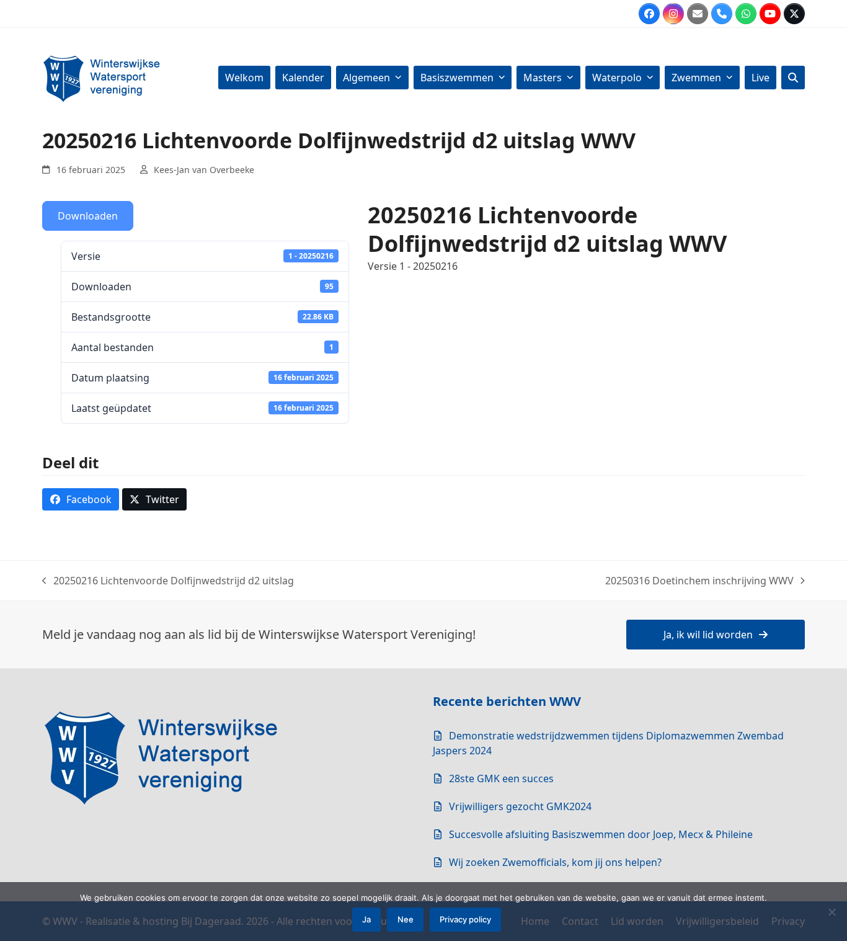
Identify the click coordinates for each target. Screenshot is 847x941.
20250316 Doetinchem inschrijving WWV (699, 581)
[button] (793, 77)
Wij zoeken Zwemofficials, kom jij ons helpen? (555, 862)
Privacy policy (465, 919)
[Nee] (831, 912)
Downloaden (88, 216)
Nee (405, 919)
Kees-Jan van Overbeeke (204, 170)
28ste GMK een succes (501, 778)
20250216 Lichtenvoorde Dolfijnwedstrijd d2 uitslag (168, 581)
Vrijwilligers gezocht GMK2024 (520, 806)
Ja (366, 919)
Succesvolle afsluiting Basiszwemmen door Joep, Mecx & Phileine (601, 834)
